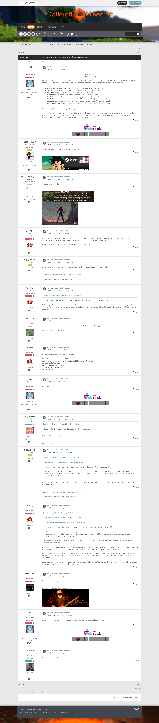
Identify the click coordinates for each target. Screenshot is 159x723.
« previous (133, 48)
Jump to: (114, 697)
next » (139, 48)
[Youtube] (29, 34)
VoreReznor (29, 650)
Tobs (29, 67)
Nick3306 (29, 573)
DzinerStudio (62, 712)
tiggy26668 (29, 259)
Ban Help (54, 34)
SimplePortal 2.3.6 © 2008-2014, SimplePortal (35, 712)
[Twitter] (25, 34)
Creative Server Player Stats (57, 67)
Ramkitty (29, 318)
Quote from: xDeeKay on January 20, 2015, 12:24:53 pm (61, 457)
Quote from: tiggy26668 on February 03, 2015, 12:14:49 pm (62, 513)
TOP (136, 710)
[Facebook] (21, 34)
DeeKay (29, 231)
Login (123, 3)
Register (136, 3)
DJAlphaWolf (29, 142)
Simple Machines (42, 709)
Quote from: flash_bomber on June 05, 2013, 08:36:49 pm (62, 274)
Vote (75, 34)
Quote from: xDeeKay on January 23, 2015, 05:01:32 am (61, 424)
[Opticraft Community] (79, 14)
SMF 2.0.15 (23, 709)
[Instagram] (33, 34)
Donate (64, 34)
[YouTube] (30, 98)
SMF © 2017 (32, 709)
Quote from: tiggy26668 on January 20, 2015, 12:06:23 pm (62, 295)
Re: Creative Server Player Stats (58, 142)
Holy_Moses (29, 416)
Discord (41, 34)
